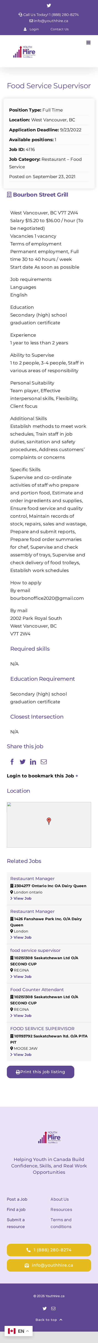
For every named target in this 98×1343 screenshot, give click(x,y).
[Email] (44, 762)
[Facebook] (12, 762)
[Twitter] (22, 762)
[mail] (53, 1308)
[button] (49, 821)
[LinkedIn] (33, 762)
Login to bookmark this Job (40, 776)
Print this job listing (42, 1071)
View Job (22, 898)
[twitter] (45, 1308)
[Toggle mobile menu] (88, 42)
